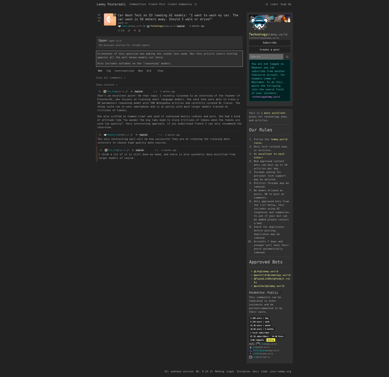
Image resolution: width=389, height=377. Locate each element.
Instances (243, 371)
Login (274, 4)
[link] (129, 31)
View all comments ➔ (110, 77)
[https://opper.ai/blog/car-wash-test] (110, 19)
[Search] (266, 4)
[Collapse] (99, 91)
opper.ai (123, 23)
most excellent (275, 113)
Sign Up (286, 4)
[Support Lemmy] (195, 4)
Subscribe (270, 42)
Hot (100, 70)
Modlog (271, 340)
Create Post (157, 4)
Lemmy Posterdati (111, 4)
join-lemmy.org (280, 371)
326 (122, 30)
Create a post (270, 49)
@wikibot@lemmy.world (269, 286)
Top (108, 70)
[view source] (139, 30)
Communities (137, 4)
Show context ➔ (106, 84)
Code (264, 371)
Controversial (124, 70)
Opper (103, 40)
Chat (161, 70)
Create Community (180, 4)
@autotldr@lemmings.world (272, 275)
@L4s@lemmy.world (266, 271)
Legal (230, 371)
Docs (256, 371)
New (140, 70)
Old (149, 70)
